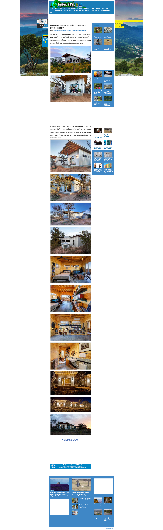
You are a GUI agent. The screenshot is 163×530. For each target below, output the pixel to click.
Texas (84, 30)
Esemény (87, 10)
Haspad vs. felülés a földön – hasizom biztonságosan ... (98, 170)
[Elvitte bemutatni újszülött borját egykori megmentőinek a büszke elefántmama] (98, 30)
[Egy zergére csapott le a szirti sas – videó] (108, 130)
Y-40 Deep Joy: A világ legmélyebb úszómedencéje (108, 147)
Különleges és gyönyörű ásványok (98, 79)
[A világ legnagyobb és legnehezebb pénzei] (98, 98)
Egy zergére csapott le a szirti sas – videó (108, 135)
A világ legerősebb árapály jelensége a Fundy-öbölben (84, 506)
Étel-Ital (97, 10)
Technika (76, 10)
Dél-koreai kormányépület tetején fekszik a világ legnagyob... (108, 92)
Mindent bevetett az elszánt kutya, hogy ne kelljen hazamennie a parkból (80, 494)
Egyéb (51, 12)
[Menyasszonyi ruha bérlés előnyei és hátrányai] (108, 154)
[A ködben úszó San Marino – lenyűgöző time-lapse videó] (98, 500)
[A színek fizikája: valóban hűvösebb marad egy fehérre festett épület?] (108, 165)
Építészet (98, 8)
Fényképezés (105, 8)
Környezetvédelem (105, 10)
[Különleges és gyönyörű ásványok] (98, 74)
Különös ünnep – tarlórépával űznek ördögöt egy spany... (98, 47)
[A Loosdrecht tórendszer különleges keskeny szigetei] (108, 30)
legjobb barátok (60, 30)
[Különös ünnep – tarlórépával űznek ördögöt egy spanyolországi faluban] (98, 42)
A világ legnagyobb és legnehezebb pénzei (98, 103)
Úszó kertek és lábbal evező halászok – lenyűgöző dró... (107, 104)
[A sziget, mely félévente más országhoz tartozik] (98, 512)
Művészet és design (57, 10)
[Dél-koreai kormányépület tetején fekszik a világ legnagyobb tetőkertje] (108, 86)
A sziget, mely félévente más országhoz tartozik (98, 517)
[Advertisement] (81, 18)
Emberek (92, 8)
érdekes (55, 30)
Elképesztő (86, 8)
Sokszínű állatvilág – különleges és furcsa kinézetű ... (98, 147)
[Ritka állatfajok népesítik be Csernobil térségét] (75, 500)
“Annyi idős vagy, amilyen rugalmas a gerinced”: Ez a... (98, 159)
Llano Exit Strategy (67, 30)
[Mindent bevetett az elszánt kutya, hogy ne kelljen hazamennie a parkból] (81, 484)
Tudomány (81, 10)
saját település (79, 30)
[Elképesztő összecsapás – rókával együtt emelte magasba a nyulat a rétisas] (108, 42)
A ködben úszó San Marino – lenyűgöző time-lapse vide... (98, 505)
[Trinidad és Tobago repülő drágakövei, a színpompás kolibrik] (98, 86)
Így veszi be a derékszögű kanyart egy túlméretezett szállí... (107, 518)
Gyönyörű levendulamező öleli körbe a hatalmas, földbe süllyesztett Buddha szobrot (59, 494)
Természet (79, 8)
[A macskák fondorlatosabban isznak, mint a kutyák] (108, 74)
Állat (65, 8)
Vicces (92, 10)
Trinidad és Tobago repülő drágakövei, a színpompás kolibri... (98, 92)
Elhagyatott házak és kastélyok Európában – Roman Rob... (108, 505)
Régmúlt (66, 10)
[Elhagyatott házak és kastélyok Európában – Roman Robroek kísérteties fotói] (108, 500)
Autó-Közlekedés (72, 8)
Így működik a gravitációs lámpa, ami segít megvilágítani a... (98, 136)
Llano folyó (74, 30)
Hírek (51, 10)
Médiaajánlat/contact (109, 528)
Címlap (51, 8)
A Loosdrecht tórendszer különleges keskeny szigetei (107, 35)
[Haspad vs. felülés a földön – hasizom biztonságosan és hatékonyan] (98, 165)
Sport (70, 10)
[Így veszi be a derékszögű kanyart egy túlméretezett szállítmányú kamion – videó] (108, 512)
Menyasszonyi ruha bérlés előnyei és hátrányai (108, 159)
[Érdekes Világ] (81, 4)
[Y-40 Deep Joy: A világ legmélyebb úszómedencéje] (108, 142)
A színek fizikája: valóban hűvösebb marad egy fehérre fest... (108, 171)
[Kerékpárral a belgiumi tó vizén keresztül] (75, 512)
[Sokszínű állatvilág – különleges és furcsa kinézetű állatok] (98, 142)
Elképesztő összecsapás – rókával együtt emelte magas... (107, 47)
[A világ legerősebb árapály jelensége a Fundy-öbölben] (75, 506)
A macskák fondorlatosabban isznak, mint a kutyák (108, 80)
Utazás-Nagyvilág (58, 8)
